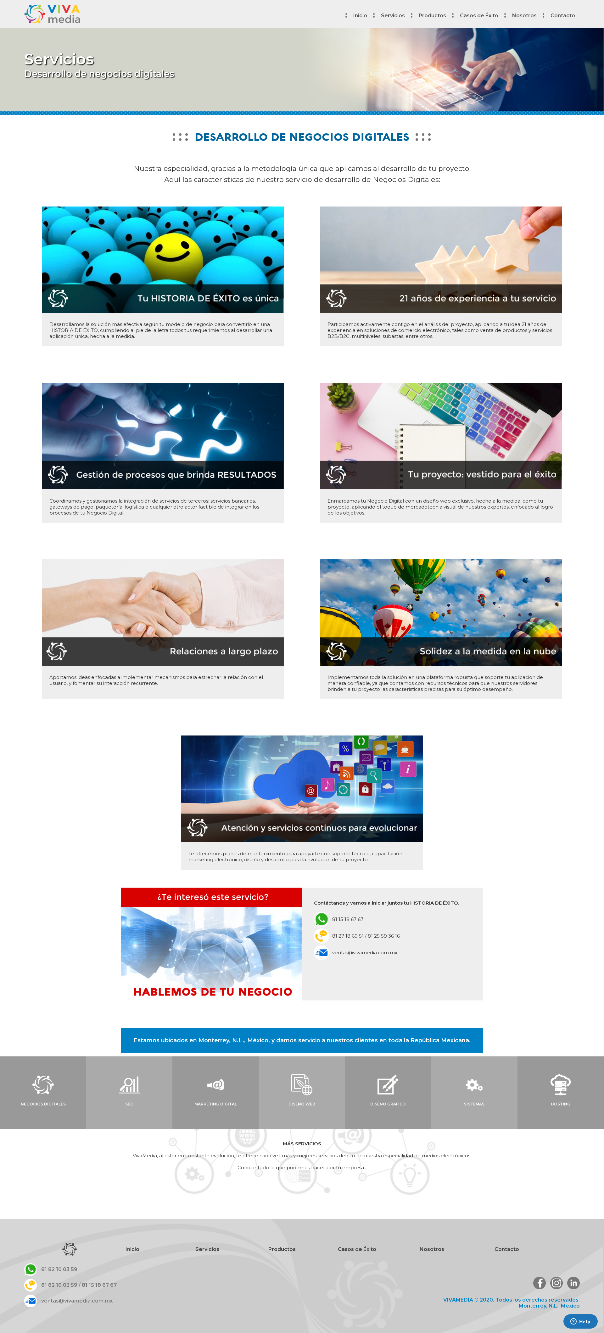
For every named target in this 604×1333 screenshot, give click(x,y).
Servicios (207, 1249)
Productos (432, 16)
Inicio (360, 16)
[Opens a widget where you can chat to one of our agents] (580, 1322)
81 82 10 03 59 (59, 1269)
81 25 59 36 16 (384, 936)
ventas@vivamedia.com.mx (364, 953)
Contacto (563, 16)
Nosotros (524, 16)
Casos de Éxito (479, 16)
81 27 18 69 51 (348, 936)
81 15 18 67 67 (347, 919)
